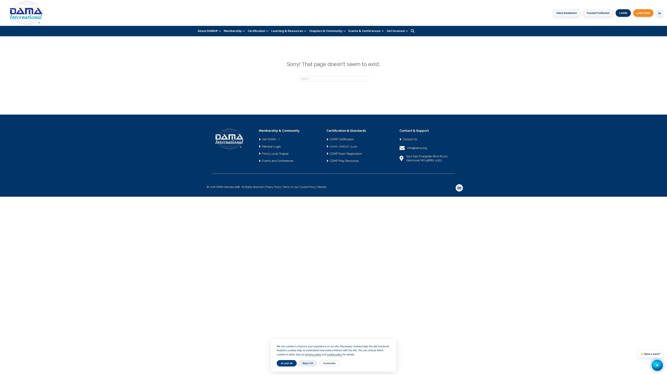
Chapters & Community (325, 31)
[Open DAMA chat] (657, 365)
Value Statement (566, 13)
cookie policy (334, 354)
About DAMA (208, 31)
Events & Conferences (364, 31)
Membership (233, 31)
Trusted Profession (598, 13)
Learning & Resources (287, 31)
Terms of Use (290, 187)
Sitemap (321, 187)
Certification (256, 31)
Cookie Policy (307, 187)
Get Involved (396, 31)
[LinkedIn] (660, 13)
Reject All (308, 363)
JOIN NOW (643, 13)
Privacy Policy (273, 187)
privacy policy (313, 354)
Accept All (287, 363)
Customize (329, 363)
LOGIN (623, 13)
